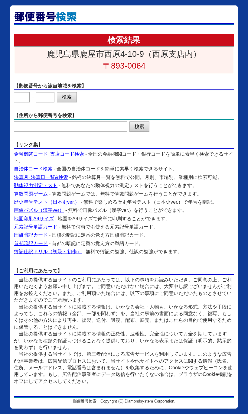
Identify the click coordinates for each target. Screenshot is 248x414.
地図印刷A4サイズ (34, 218)
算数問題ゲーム (31, 193)
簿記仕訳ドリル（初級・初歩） (48, 251)
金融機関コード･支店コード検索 (49, 154)
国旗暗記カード (31, 235)
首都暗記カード (31, 243)
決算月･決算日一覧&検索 (41, 177)
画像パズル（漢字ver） (39, 210)
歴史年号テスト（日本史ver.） (47, 202)
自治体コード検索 (33, 168)
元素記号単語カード (35, 226)
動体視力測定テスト (35, 185)
